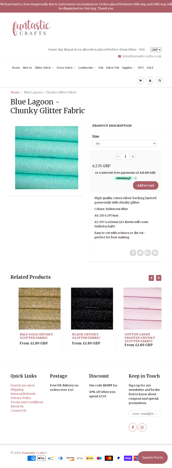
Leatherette (85, 67)
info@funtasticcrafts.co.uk (142, 56)
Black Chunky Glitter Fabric (80, 336)
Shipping (17, 389)
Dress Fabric (65, 67)
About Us (16, 406)
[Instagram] (142, 427)
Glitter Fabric (43, 67)
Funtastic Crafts (33, 453)
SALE (150, 67)
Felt (101, 67)
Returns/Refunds (22, 394)
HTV (141, 67)
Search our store (22, 385)
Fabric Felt (112, 67)
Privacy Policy (20, 398)
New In (27, 67)
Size (95, 136)
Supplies (127, 67)
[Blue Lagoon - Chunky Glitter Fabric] (47, 158)
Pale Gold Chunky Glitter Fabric (30, 336)
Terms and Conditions (26, 402)
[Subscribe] (156, 414)
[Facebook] (133, 427)
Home (16, 67)
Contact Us (18, 410)
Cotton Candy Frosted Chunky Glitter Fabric (134, 337)
